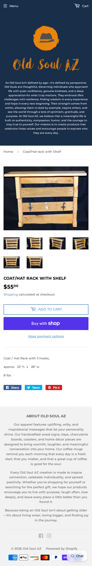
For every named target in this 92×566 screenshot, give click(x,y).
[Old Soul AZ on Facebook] (40, 536)
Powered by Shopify (61, 548)
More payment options (46, 336)
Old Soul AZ (32, 548)
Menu (13, 6)
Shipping (11, 294)
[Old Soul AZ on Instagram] (49, 536)
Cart (84, 6)
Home (8, 151)
